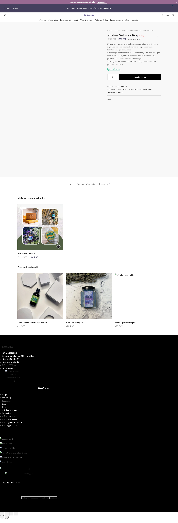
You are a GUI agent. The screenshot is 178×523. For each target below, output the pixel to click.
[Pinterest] (120, 99)
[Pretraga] (5, 15)
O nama (7, 8)
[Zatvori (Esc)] (16, 514)
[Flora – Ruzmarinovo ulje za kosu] (40, 296)
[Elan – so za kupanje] (89, 296)
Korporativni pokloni (69, 20)
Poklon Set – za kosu (26, 253)
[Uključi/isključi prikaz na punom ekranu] (7, 514)
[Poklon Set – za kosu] (40, 227)
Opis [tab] (71, 184)
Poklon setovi (122, 89)
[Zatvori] (176, 2)
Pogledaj (102, 2)
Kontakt (16, 8)
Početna (42, 20)
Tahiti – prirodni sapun (125, 322)
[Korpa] (172, 15)
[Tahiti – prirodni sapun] (138, 296)
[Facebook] (114, 99)
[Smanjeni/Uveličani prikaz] (2, 514)
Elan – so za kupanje (75, 322)
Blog (127, 20)
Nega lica (138, 30)
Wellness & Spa (101, 20)
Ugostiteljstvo (86, 20)
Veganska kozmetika (115, 92)
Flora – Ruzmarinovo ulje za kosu (32, 322)
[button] (171, 8)
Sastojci (135, 20)
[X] (117, 99)
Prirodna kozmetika (128, 30)
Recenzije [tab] (104, 184)
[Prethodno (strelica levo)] (2, 517)
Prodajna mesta (116, 20)
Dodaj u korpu (140, 77)
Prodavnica (53, 20)
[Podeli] (11, 514)
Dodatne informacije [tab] (86, 184)
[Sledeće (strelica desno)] (7, 517)
